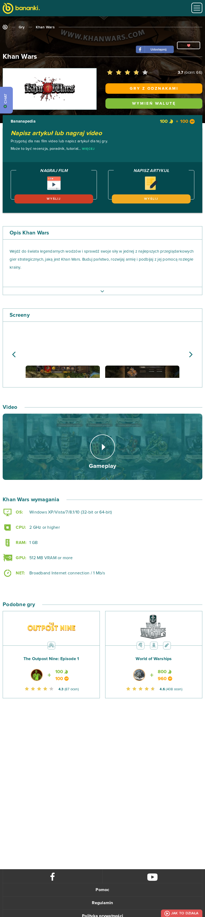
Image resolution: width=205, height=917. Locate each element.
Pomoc (102, 890)
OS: (19, 512)
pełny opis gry (102, 291)
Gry (22, 27)
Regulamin (102, 903)
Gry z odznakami (154, 89)
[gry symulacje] (154, 645)
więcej (88, 149)
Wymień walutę (154, 103)
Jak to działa (184, 913)
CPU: (20, 527)
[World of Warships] (154, 667)
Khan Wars (45, 27)
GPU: (20, 558)
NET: (20, 573)
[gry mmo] (141, 645)
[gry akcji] (51, 645)
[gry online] (21, 9)
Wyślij (54, 199)
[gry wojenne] (167, 645)
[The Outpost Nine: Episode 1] (51, 667)
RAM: (20, 542)
